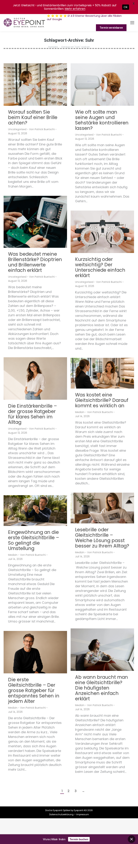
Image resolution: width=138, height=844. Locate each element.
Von (42, 129)
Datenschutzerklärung (61, 814)
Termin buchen (79, 839)
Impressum (82, 814)
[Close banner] (131, 839)
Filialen (79, 22)
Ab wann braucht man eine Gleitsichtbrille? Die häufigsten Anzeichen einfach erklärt (101, 688)
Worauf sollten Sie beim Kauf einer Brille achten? (32, 117)
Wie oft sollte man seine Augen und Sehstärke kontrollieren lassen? (101, 120)
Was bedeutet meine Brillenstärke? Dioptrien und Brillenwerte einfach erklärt (35, 262)
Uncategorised (17, 129)
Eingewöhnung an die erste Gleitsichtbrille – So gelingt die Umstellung (33, 540)
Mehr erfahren (75, 9)
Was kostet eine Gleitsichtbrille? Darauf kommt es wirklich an (101, 400)
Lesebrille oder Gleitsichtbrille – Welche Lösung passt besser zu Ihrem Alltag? (102, 537)
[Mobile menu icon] (132, 22)
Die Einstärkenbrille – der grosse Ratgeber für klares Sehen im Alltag (32, 414)
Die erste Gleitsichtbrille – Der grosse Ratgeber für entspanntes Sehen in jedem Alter (33, 690)
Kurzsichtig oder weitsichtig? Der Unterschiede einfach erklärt (100, 267)
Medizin (79, 412)
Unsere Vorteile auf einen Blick (106, 22)
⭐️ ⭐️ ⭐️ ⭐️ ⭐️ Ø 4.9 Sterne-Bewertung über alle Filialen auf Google (84, 17)
